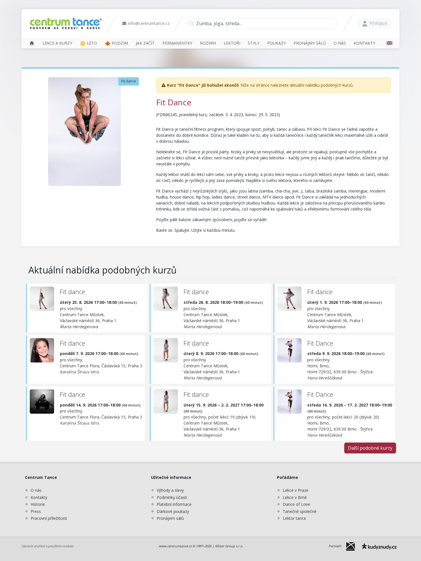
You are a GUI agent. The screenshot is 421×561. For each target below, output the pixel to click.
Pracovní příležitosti (49, 518)
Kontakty (39, 497)
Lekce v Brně (295, 497)
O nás (36, 490)
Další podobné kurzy (370, 448)
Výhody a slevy (170, 490)
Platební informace (174, 504)
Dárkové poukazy (173, 511)
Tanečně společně (299, 511)
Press (36, 511)
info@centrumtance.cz (148, 23)
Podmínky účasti (172, 497)
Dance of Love (296, 504)
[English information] (387, 43)
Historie (38, 504)
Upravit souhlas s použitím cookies (47, 546)
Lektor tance (294, 518)
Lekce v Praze (295, 490)
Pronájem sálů (170, 518)
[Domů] (32, 43)
